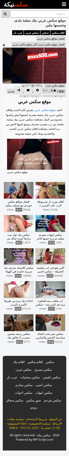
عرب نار (17, 32)
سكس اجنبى (44, 385)
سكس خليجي (51, 377)
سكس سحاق (14, 400)
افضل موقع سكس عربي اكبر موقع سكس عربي (39, 44)
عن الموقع (55, 419)
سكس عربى (32, 32)
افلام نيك (19, 362)
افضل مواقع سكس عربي (51, 38)
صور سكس (33, 400)
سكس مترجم (52, 400)
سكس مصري (43, 369)
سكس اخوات (23, 392)
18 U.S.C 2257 (29, 428)
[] (5, 14)
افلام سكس (58, 32)
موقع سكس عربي (45, 110)
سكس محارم (24, 385)
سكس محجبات (30, 377)
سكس (45, 32)
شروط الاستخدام (36, 419)
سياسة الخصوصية (39, 423)
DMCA (13, 428)
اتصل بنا (46, 428)
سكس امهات (43, 392)
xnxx (33, 408)
